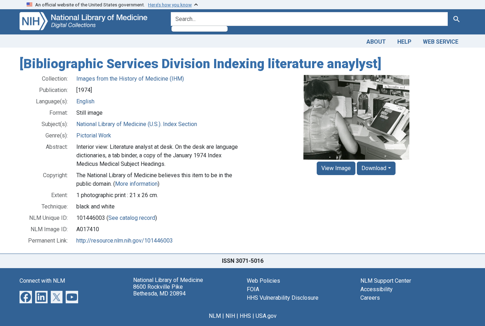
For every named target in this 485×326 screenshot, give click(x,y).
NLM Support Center (385, 280)
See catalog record (131, 217)
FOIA (253, 289)
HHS (245, 316)
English (85, 101)
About (376, 41)
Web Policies (263, 280)
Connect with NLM (42, 280)
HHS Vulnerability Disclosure (282, 297)
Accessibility (376, 289)
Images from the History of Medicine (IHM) (130, 78)
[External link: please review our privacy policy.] (26, 296)
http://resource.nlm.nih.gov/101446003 (124, 240)
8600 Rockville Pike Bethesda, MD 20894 (159, 290)
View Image (336, 168)
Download (373, 168)
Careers (370, 297)
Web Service (440, 41)
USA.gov (266, 316)
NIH (230, 316)
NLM (215, 316)
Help (404, 41)
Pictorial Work (93, 135)
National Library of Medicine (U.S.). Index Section (136, 124)
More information (136, 183)
